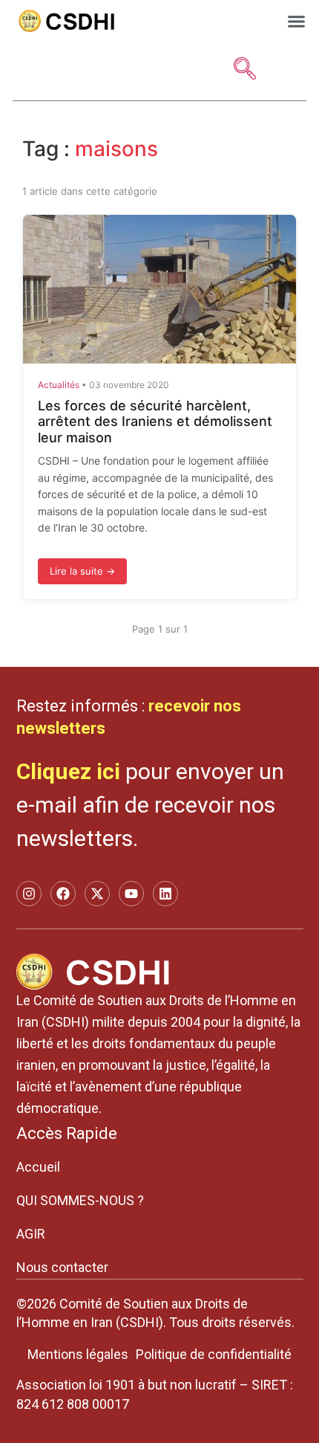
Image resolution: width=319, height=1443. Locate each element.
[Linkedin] (165, 893)
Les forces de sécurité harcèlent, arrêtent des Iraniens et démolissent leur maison (155, 421)
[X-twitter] (97, 893)
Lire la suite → (82, 571)
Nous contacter (62, 1267)
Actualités (58, 384)
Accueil (38, 1167)
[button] (297, 21)
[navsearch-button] (245, 70)
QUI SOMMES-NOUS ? (80, 1200)
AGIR (30, 1234)
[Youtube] (131, 893)
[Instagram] (29, 893)
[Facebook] (63, 893)
